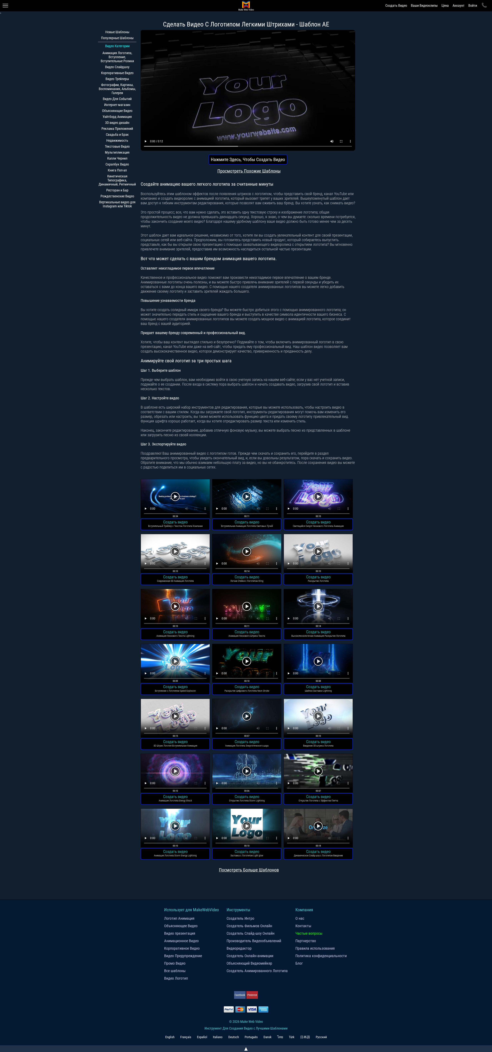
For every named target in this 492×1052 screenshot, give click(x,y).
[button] (175, 499)
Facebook (240, 995)
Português (251, 1037)
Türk (291, 1037)
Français (185, 1037)
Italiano (218, 1037)
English (170, 1037)
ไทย (280, 1037)
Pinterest (252, 995)
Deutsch (233, 1037)
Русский (321, 1037)
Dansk (267, 1037)
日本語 (305, 1037)
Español (202, 1037)
